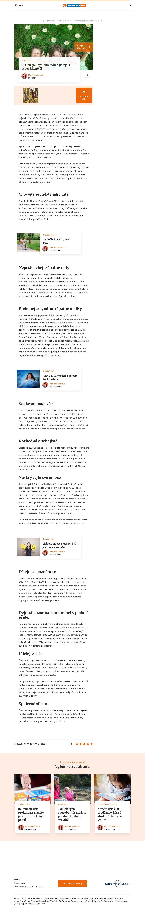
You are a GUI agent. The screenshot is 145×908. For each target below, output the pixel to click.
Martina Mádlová (35, 75)
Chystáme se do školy (107, 804)
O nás (16, 879)
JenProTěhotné (63, 901)
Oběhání (51, 901)
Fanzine (81, 901)
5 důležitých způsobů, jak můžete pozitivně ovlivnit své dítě (72, 814)
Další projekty (20, 883)
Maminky (51, 21)
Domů (43, 21)
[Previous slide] (19, 95)
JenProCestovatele (106, 901)
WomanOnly (29, 901)
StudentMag (91, 901)
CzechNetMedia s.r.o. (36, 898)
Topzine (74, 901)
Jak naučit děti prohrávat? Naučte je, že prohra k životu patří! (32, 814)
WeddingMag (121, 901)
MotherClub (41, 901)
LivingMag (19, 904)
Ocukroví (28, 904)
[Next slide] (71, 95)
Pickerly (114, 898)
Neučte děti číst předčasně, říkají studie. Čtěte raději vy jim (111, 814)
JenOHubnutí (39, 904)
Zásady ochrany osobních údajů (28, 886)
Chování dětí (24, 804)
